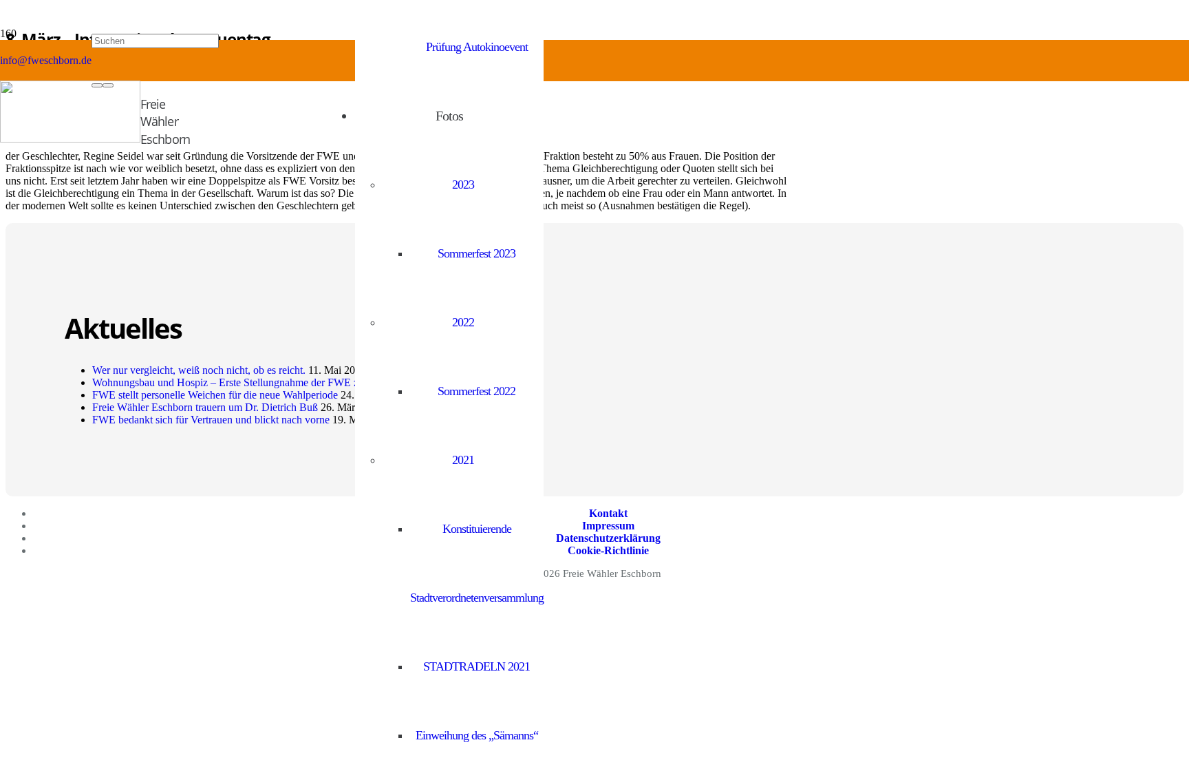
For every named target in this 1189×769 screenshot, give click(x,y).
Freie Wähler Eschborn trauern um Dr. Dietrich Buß (205, 407)
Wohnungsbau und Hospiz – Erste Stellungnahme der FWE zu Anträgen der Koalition (279, 382)
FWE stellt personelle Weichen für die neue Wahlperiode (215, 395)
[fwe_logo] (70, 139)
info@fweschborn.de (46, 60)
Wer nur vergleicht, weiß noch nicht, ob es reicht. (199, 370)
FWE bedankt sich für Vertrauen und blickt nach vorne (211, 419)
